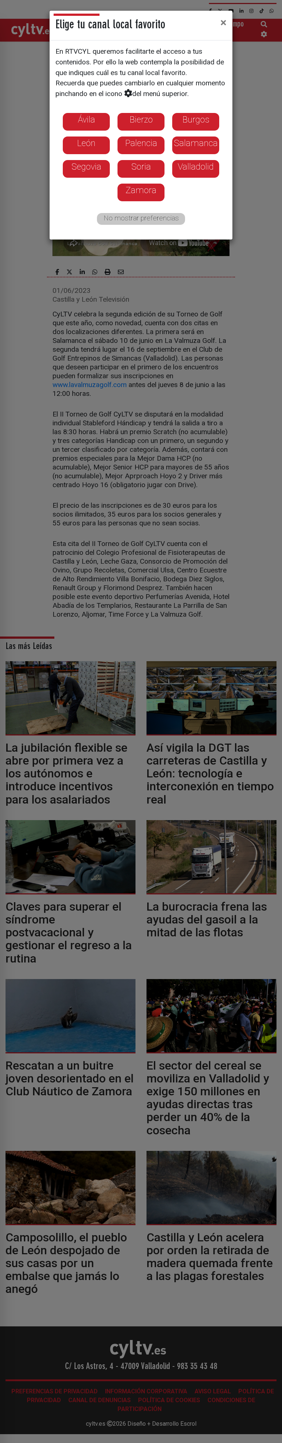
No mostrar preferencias (141, 218)
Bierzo (141, 119)
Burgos (195, 119)
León (86, 143)
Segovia (86, 167)
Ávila (86, 119)
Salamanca (196, 143)
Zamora (141, 190)
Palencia (141, 143)
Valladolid (196, 167)
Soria (141, 167)
